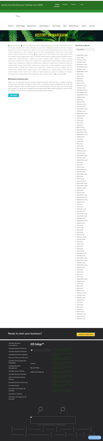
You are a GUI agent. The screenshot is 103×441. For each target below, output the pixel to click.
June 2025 (80, 57)
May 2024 (80, 78)
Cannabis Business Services (17, 348)
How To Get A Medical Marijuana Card (62, 45)
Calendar (65, 4)
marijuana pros (42, 67)
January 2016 (81, 239)
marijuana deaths (46, 61)
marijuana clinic (20, 61)
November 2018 (82, 185)
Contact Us (92, 26)
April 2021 (80, 146)
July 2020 (80, 162)
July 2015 (80, 241)
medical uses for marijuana (30, 71)
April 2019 (80, 176)
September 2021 (82, 134)
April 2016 (80, 232)
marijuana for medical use (65, 63)
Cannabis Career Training (16, 371)
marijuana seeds (12, 69)
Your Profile (89, 434)
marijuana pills (33, 67)
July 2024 (80, 74)
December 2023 (82, 90)
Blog (64, 26)
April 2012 (80, 288)
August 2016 (81, 223)
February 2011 (81, 314)
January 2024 (81, 88)
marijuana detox (12, 63)
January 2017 (81, 211)
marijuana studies (22, 69)
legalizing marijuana (67, 56)
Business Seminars (44, 26)
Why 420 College (20, 26)
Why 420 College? (50, 429)
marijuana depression (66, 61)
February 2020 (81, 169)
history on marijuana (35, 56)
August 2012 (81, 281)
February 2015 (81, 253)
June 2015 (80, 244)
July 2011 (80, 302)
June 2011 (80, 304)
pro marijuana (68, 71)
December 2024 (82, 64)
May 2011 (80, 307)
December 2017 (82, 195)
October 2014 (81, 262)
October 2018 (81, 188)
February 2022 (81, 130)
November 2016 (82, 216)
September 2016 (82, 220)
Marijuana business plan (18, 79)
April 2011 (80, 309)
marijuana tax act (46, 69)
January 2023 (81, 106)
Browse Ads (71, 434)
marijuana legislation (66, 65)
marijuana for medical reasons (50, 63)
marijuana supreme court (34, 69)
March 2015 (80, 251)
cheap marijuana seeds (53, 54)
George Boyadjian (62, 74)
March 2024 (80, 83)
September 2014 (82, 265)
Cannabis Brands (14, 385)
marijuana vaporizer (56, 69)
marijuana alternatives (23, 58)
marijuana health (12, 65)
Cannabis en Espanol (15, 394)
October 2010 (81, 318)
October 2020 (81, 158)
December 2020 (82, 155)
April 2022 (80, 125)
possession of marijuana (58, 71)
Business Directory (73, 26)
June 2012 (80, 283)
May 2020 (80, 164)
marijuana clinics (28, 61)
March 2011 (80, 311)
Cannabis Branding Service (17, 434)
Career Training (56, 26)
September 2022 (82, 113)
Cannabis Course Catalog (35, 429)
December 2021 (82, 132)
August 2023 (81, 97)
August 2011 (81, 300)
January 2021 (81, 153)
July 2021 (80, 139)
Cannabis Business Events (82, 429)
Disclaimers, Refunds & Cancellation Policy (39, 434)
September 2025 (82, 55)
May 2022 (80, 123)
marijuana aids (12, 58)
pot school (30, 54)
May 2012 (80, 286)
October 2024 (81, 69)
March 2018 (80, 192)
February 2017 (81, 209)
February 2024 (81, 85)
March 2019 (80, 178)
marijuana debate (55, 61)
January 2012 (81, 295)
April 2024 (80, 81)
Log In (80, 434)
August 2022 (81, 116)
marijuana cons (37, 61)
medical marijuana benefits (15, 71)
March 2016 (80, 234)
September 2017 (82, 199)
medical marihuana (67, 69)
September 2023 (82, 95)
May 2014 (80, 274)
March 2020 (80, 167)
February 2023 (81, 104)
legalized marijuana (56, 56)
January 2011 (81, 316)
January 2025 (81, 62)
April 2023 (80, 99)
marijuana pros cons (66, 67)
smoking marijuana (23, 74)
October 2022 (81, 111)
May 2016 (80, 230)
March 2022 (80, 127)
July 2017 (80, 204)
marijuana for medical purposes (33, 63)
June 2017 (80, 206)
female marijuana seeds (23, 56)
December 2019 (82, 174)
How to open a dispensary (15, 47)
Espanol (84, 26)
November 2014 (82, 260)
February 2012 (81, 293)
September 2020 (82, 160)
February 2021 (81, 151)
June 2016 (80, 227)
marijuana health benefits (24, 65)
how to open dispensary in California (50, 52)
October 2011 (81, 297)
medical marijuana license (20, 54)
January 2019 (81, 181)
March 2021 (80, 148)
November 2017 (82, 197)
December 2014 (82, 258)
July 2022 (80, 118)
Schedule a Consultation (86, 334)
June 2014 (80, 272)
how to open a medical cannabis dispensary (48, 50)
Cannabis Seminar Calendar (17, 374)
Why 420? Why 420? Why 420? (18, 357)
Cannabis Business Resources (18, 382)
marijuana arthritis (48, 58)
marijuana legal (44, 65)
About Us (10, 26)
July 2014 (80, 269)
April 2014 (80, 276)
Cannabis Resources (59, 434)
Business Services (31, 26)
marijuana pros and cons (53, 67)
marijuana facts (21, 63)
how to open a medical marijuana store (30, 52)
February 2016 (81, 237)
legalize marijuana (46, 56)
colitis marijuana (64, 54)
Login (82, 4)
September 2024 (82, 71)
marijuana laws (36, 65)
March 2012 (80, 290)
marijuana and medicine (36, 58)
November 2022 (82, 109)
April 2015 (80, 248)
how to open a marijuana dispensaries (49, 47)
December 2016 (82, 213)
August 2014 (81, 267)
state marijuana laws (34, 74)
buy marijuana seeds (41, 54)
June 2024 (80, 76)
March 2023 (80, 102)
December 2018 (82, 183)
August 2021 (81, 137)
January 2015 (81, 255)
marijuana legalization (55, 65)
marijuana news (24, 67)
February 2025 (81, 60)
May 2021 (80, 144)
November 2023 (82, 92)
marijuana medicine (13, 67)
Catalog (73, 4)
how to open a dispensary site (30, 47)
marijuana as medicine (60, 58)
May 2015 (80, 246)
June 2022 (80, 120)
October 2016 (81, 218)
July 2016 (80, 225)
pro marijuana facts (13, 74)
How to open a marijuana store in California (25, 50)
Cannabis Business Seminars (18, 351)
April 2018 (80, 190)
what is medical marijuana (46, 74)
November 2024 (82, 67)
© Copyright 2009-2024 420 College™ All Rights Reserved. (51, 424)
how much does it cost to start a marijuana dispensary (37, 45)
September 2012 (82, 279)
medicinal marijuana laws (44, 71)
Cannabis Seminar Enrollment (18, 354)
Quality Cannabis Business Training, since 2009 (22, 5)
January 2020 (81, 171)
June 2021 (80, 141)
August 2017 (81, 202)
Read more (13, 95)
